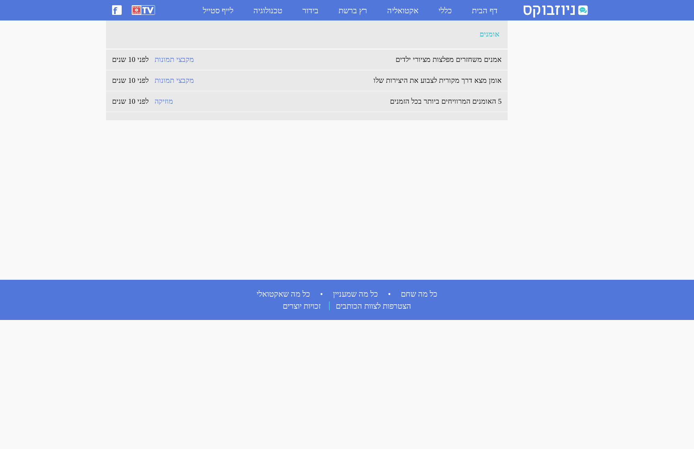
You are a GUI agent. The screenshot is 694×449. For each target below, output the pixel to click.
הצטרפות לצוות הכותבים (373, 305)
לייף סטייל (218, 10)
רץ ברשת (353, 10)
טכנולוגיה (267, 10)
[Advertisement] (544, 145)
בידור (310, 10)
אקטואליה (402, 10)
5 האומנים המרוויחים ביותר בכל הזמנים (446, 101)
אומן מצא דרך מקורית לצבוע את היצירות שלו (438, 80)
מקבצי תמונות (174, 59)
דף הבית (485, 10)
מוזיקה (164, 101)
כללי (445, 10)
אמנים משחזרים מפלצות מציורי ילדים (449, 59)
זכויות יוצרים (302, 305)
